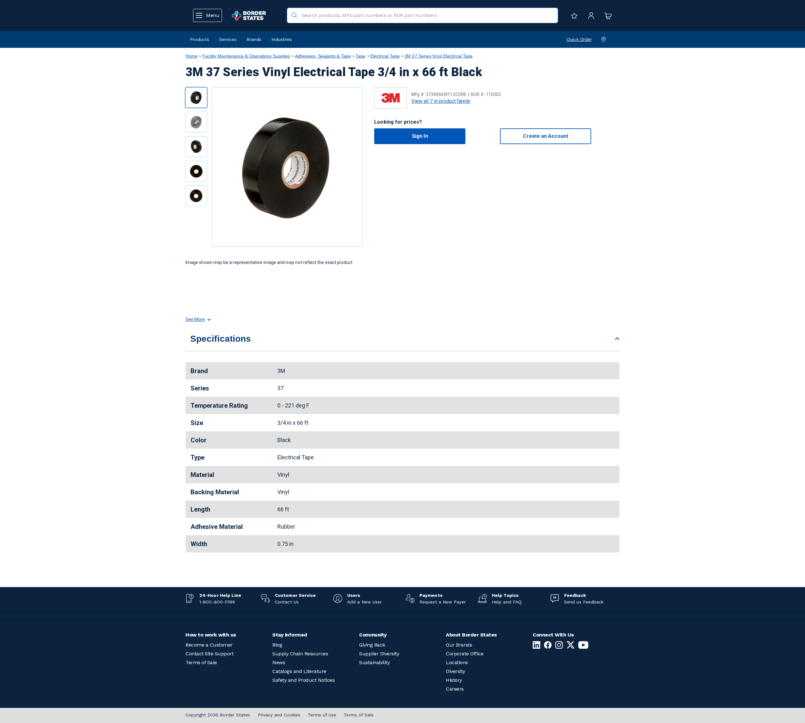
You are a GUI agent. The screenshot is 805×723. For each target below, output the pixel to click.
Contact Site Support (209, 654)
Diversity (455, 671)
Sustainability (374, 662)
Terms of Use (322, 714)
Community (373, 635)
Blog (277, 645)
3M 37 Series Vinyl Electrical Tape (438, 56)
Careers (455, 689)
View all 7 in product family (440, 101)
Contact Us (287, 601)
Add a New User (364, 601)
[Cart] (606, 15)
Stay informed (289, 635)
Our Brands (459, 645)
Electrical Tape (385, 56)
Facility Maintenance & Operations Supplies (246, 56)
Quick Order (579, 39)
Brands (254, 39)
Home (191, 56)
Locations (457, 662)
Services (227, 39)
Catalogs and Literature (299, 671)
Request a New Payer (442, 601)
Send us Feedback (583, 601)
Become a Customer (209, 645)
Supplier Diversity (379, 654)
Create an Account (545, 136)
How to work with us (211, 635)
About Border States (471, 635)
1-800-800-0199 (217, 601)
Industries (281, 39)
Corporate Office (464, 654)
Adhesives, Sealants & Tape (323, 56)
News (278, 662)
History (454, 680)
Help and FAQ (507, 601)
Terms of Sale (201, 662)
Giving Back (372, 645)
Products (199, 39)
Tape (360, 56)
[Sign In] (589, 15)
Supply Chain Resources (300, 654)
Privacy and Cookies (279, 714)
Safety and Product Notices (303, 680)
